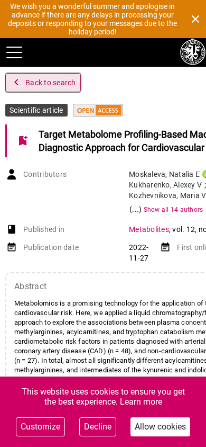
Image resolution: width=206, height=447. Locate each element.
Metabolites (149, 229)
